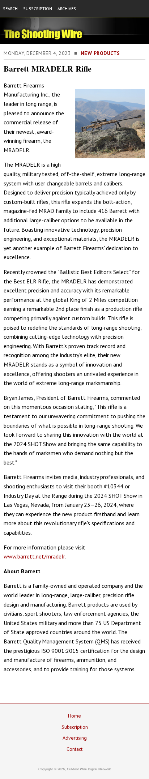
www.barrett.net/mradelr (34, 556)
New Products (100, 53)
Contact (74, 749)
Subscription (74, 727)
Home (74, 715)
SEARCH (10, 8)
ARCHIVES (67, 8)
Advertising (75, 738)
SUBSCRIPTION (37, 8)
